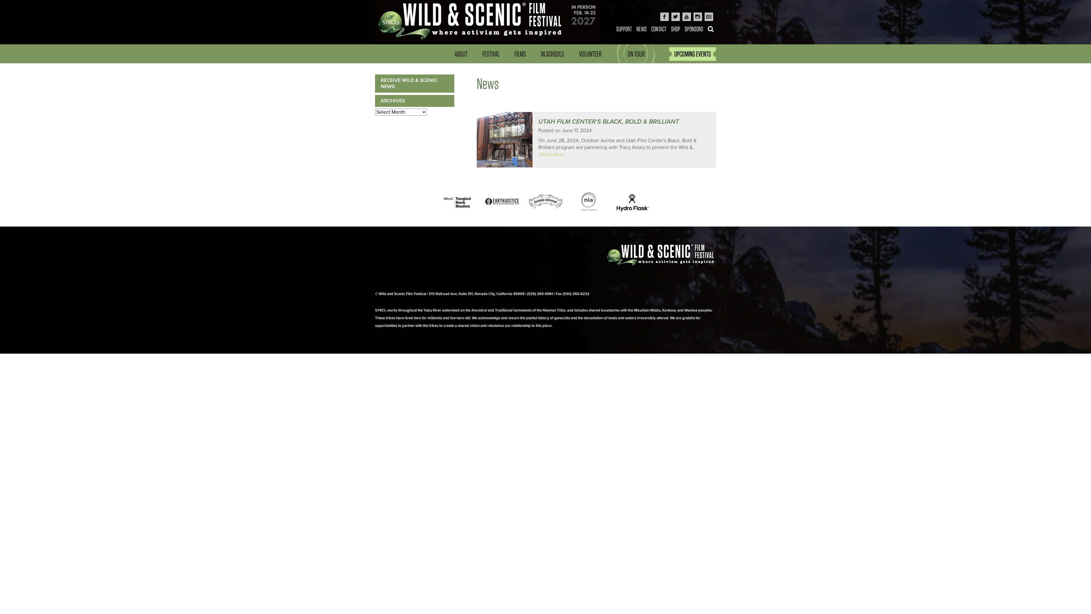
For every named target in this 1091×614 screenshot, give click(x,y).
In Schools (552, 53)
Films (520, 53)
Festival (490, 53)
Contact (659, 29)
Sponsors (694, 29)
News (641, 29)
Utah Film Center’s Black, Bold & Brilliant (608, 121)
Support (624, 29)
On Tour (636, 53)
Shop (675, 29)
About (461, 53)
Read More (552, 154)
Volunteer (590, 53)
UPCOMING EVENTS (692, 53)
